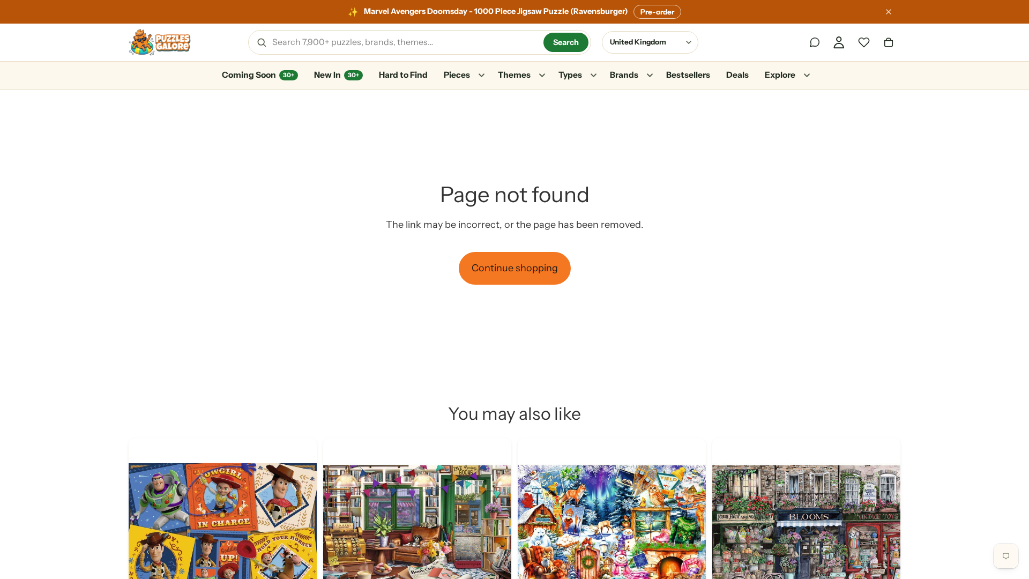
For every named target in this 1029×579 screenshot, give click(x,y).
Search (566, 42)
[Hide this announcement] (888, 11)
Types (570, 75)
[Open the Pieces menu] (481, 75)
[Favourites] (864, 42)
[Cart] (888, 42)
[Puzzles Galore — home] (160, 42)
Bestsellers (688, 75)
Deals (737, 75)
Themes (514, 75)
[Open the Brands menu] (650, 75)
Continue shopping (515, 268)
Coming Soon (258, 75)
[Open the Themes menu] (542, 75)
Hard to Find (403, 75)
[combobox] (404, 42)
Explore (780, 75)
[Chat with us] (814, 42)
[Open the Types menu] (593, 75)
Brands (624, 75)
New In (336, 75)
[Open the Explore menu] (807, 75)
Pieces (457, 75)
